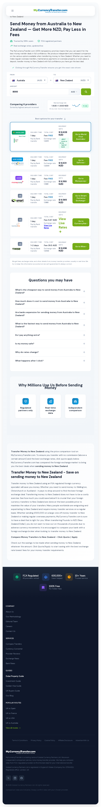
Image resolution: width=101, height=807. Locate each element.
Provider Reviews (13, 654)
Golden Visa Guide (13, 686)
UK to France (11, 713)
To (54, 75)
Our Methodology (13, 617)
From (12, 75)
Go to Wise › (80, 246)
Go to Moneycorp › (81, 179)
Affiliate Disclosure (65, 740)
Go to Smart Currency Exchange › (81, 198)
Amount (13, 86)
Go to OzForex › (81, 161)
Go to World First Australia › (80, 136)
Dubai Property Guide (15, 676)
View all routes (12, 728)
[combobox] (29, 80)
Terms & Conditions (20, 740)
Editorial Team (12, 621)
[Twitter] (8, 778)
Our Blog (9, 696)
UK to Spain (11, 708)
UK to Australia (12, 723)
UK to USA (10, 718)
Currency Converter (14, 649)
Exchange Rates (12, 659)
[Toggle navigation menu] (12, 10)
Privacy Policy (36, 740)
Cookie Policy (49, 740)
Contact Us (10, 631)
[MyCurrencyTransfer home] (51, 11)
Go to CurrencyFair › (80, 222)
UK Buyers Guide (13, 691)
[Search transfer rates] (86, 91)
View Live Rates (48, 226)
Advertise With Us (82, 740)
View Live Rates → (63, 225)
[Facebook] (21, 778)
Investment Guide (13, 681)
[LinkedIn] (15, 778)
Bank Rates (10, 663)
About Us (10, 612)
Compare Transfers (14, 644)
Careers (9, 626)
